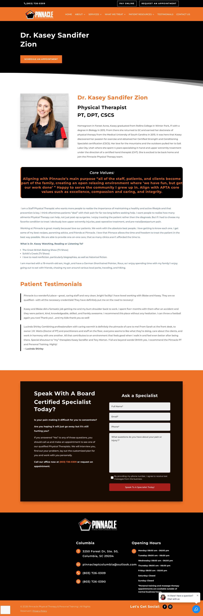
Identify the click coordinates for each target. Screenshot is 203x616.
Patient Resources (140, 14)
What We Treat (114, 14)
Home (68, 14)
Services (94, 14)
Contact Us (183, 14)
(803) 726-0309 (35, 3)
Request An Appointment (159, 3)
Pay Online (126, 3)
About (79, 14)
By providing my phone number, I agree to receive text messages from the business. (140, 477)
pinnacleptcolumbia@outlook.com (110, 564)
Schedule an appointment (41, 59)
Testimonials (165, 14)
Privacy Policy (39, 611)
